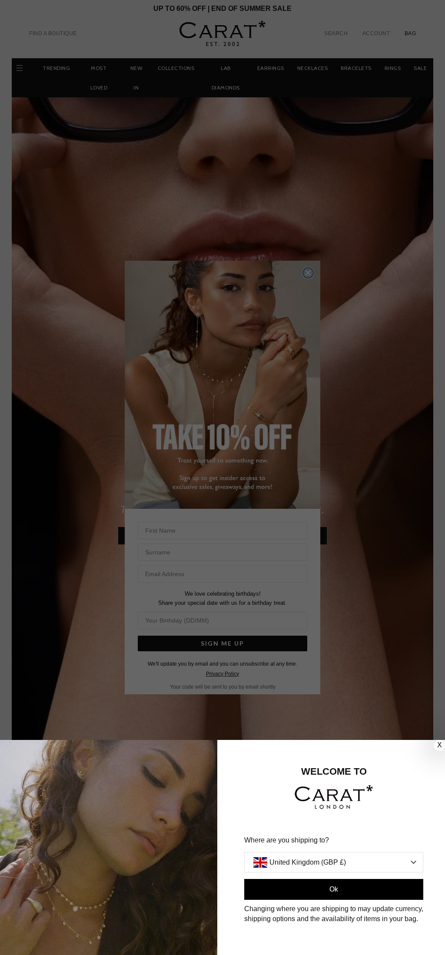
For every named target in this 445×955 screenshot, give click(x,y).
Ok (333, 889)
